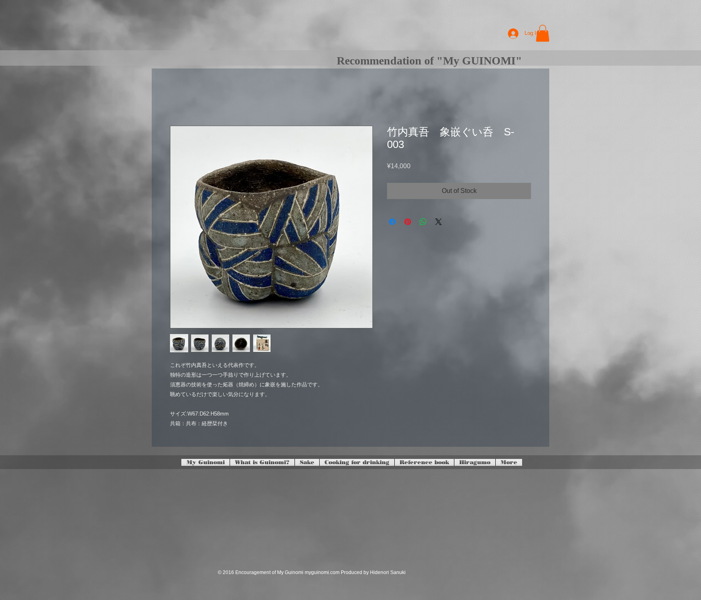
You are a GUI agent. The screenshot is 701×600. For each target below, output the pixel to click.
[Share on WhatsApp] (423, 222)
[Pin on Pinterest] (408, 222)
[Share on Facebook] (392, 222)
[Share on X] (438, 222)
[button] (542, 33)
